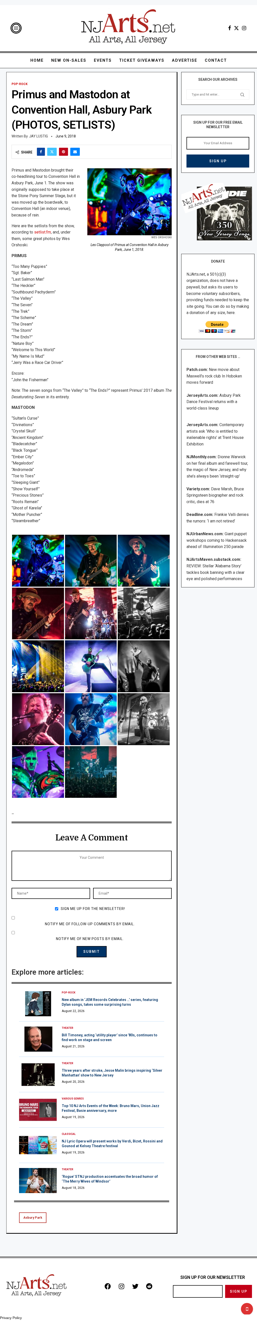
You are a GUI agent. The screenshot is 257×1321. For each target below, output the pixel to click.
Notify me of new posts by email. (90, 939)
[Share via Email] (75, 152)
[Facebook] (229, 28)
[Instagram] (244, 28)
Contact (216, 60)
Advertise (184, 60)
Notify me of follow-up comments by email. (90, 924)
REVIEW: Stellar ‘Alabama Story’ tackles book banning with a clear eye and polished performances (215, 572)
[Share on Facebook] (41, 152)
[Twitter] (236, 28)
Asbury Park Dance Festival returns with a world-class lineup (213, 402)
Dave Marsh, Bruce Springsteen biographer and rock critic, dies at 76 (215, 495)
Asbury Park (32, 1217)
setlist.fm (42, 232)
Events (103, 60)
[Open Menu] (16, 28)
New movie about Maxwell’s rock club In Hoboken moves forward (214, 376)
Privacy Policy (11, 1318)
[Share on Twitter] (52, 152)
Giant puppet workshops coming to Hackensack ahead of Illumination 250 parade (216, 540)
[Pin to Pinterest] (63, 152)
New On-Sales (68, 60)
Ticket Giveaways (141, 60)
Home (37, 60)
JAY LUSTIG (38, 136)
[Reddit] (149, 1286)
